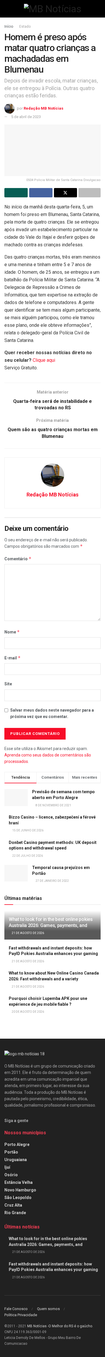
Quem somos (48, 1309)
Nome (12, 632)
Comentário (18, 558)
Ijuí (7, 1167)
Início (8, 26)
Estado (25, 26)
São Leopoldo (18, 1197)
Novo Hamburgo (20, 1190)
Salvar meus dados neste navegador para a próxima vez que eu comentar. (52, 713)
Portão (11, 1152)
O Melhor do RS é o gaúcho (70, 1326)
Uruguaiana (15, 1159)
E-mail (12, 658)
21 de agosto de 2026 (27, 933)
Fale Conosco (16, 1309)
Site (8, 684)
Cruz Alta (13, 1205)
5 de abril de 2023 (26, 117)
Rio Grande (15, 1212)
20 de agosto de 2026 (27, 1011)
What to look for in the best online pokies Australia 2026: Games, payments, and (51, 922)
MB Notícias (37, 1326)
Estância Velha (18, 1182)
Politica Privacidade (20, 1315)
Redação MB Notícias (43, 108)
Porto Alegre (16, 1144)
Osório (11, 1174)
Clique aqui (44, 360)
